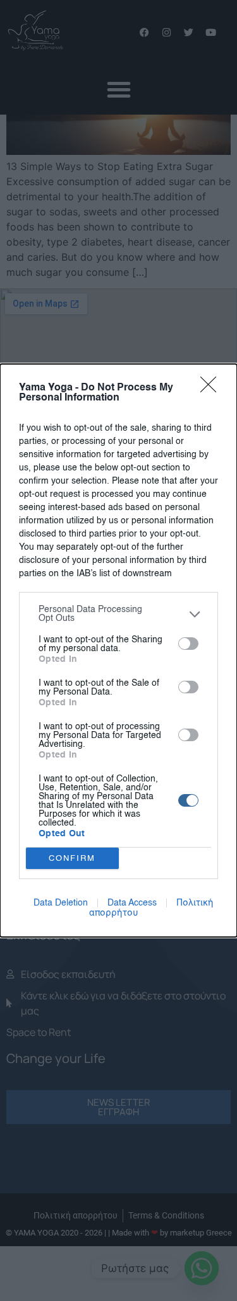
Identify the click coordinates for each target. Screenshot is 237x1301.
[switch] (188, 643)
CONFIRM (72, 859)
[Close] (212, 389)
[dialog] (118, 650)
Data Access (132, 903)
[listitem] (118, 614)
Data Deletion (60, 903)
